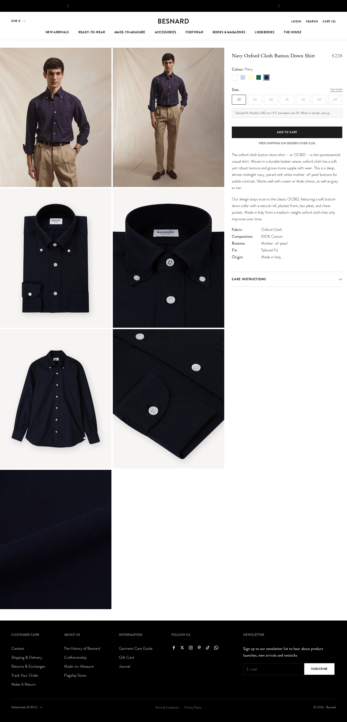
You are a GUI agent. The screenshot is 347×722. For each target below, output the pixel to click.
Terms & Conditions (167, 707)
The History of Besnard (82, 648)
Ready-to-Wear (91, 32)
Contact (17, 648)
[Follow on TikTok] (207, 647)
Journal (124, 666)
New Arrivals (57, 32)
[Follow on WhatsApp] (216, 647)
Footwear (194, 32)
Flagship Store (75, 675)
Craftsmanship (75, 657)
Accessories (165, 32)
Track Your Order (24, 675)
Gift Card (126, 657)
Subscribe (319, 669)
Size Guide (336, 89)
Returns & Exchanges (28, 666)
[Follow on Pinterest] (199, 647)
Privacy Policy (193, 707)
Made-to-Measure (129, 32)
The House (292, 32)
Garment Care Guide (135, 648)
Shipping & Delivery (26, 657)
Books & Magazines (229, 32)
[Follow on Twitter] (182, 647)
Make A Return (23, 684)
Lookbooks (264, 32)
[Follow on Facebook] (173, 647)
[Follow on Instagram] (190, 647)
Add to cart (287, 132)
